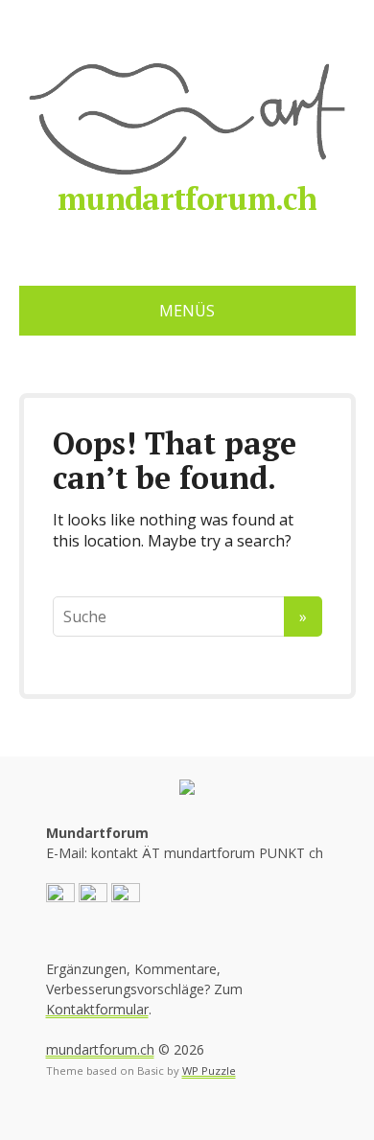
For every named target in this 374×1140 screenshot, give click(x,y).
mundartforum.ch (187, 198)
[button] (60, 896)
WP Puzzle (209, 1070)
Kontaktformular (97, 1009)
